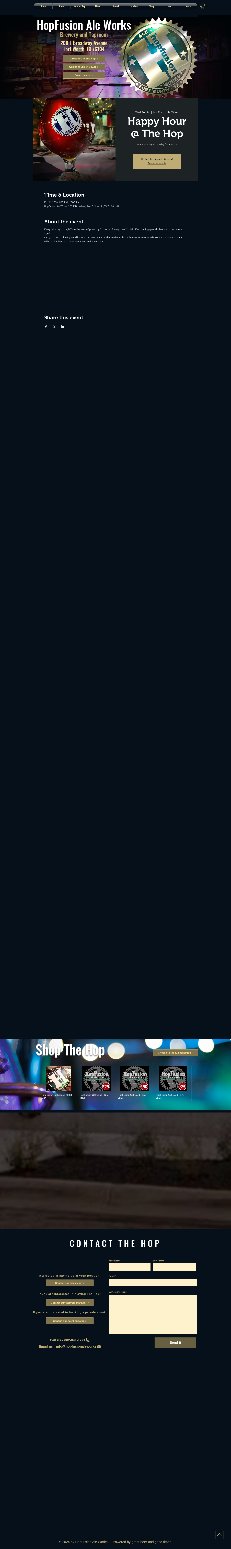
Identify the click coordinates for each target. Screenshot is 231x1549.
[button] (98, 6)
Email (111, 1276)
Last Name (158, 1260)
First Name (115, 1260)
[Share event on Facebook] (46, 326)
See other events (157, 163)
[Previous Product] (35, 1084)
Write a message (118, 1292)
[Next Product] (196, 1084)
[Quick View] (58, 1078)
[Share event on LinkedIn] (62, 326)
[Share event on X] (54, 326)
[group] (115, 1083)
